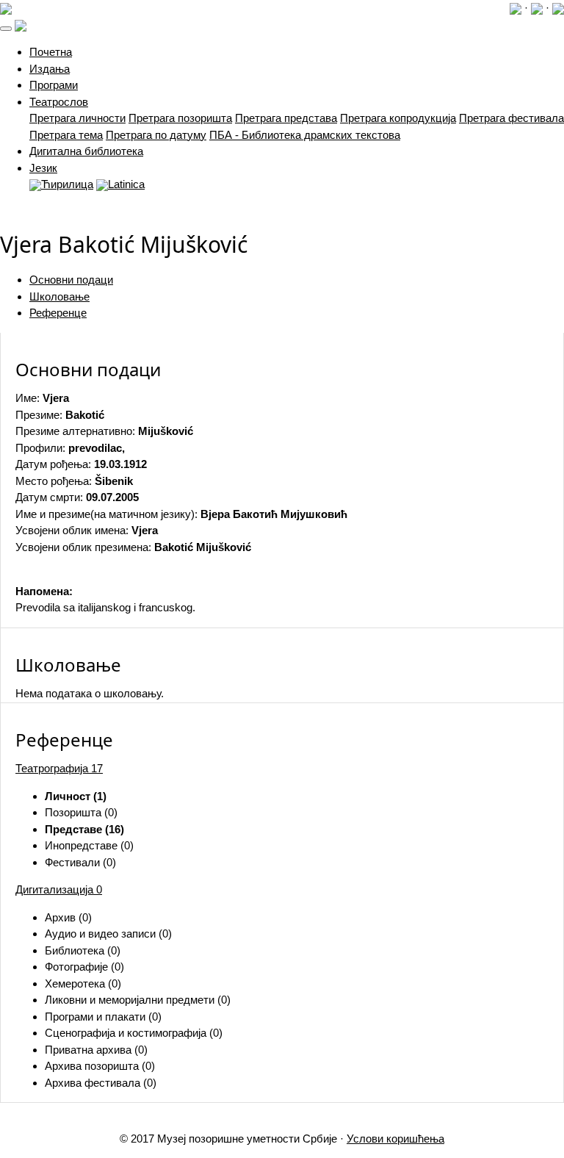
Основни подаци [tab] (71, 279)
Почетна (50, 52)
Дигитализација (58, 889)
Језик (43, 168)
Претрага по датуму (156, 135)
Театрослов (58, 102)
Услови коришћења (395, 1138)
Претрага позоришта (180, 118)
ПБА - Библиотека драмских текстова (304, 135)
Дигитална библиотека (86, 151)
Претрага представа (286, 118)
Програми (53, 85)
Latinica (126, 184)
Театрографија (59, 768)
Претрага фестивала (511, 118)
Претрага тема (66, 135)
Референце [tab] (58, 312)
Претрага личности (77, 118)
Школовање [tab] (59, 296)
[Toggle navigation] (6, 28)
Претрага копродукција (398, 118)
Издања (49, 68)
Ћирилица (67, 184)
